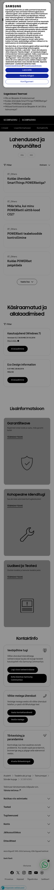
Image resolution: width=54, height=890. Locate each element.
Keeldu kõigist (27, 76)
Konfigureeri (27, 82)
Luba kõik (27, 70)
